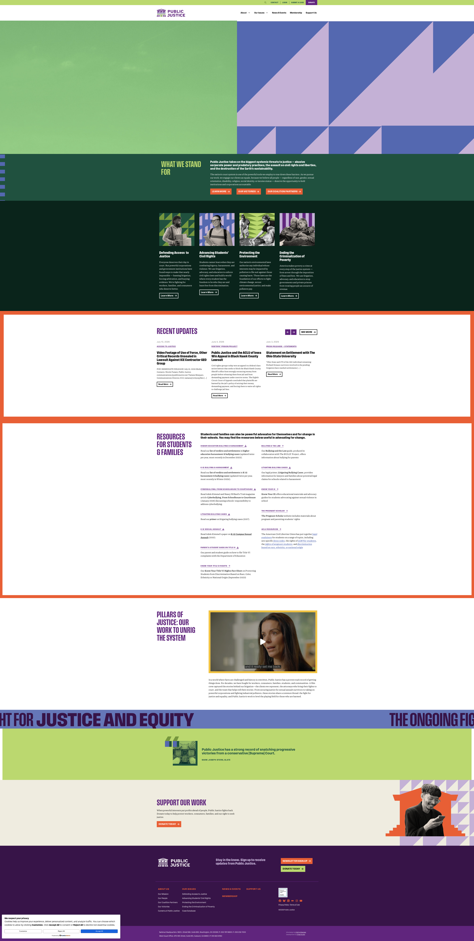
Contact (274, 2)
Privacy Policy (283, 905)
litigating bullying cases (214, 514)
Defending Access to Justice (194, 894)
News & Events (279, 13)
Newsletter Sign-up (295, 861)
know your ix (268, 489)
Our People (162, 898)
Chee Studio (301, 934)
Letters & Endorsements (279, 346)
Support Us (311, 13)
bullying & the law (271, 446)
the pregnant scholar (273, 511)
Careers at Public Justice (169, 911)
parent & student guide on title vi (218, 547)
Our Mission (163, 894)
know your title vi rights (214, 566)
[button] (262, 641)
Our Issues (259, 13)
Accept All (99, 931)
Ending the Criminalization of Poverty (198, 907)
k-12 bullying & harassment (215, 467)
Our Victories (163, 907)
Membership (296, 13)
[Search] (265, 2)
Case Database (189, 911)
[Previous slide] (287, 332)
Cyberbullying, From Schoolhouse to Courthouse (227, 489)
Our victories (247, 191)
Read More (163, 396)
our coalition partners (282, 191)
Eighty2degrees (301, 932)
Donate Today (167, 824)
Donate (311, 2)
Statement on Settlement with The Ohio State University (235, 354)
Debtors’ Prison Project (170, 346)
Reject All (61, 931)
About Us (163, 889)
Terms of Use (295, 905)
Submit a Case (297, 2)
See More (306, 332)
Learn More (219, 191)
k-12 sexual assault (211, 529)
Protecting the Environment (194, 902)
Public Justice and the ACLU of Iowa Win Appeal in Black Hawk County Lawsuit (182, 356)
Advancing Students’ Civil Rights (196, 898)
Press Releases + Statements (226, 346)
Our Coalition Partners (168, 902)
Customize (23, 931)
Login (284, 2)
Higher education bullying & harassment (222, 446)
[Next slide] (293, 332)
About (244, 13)
